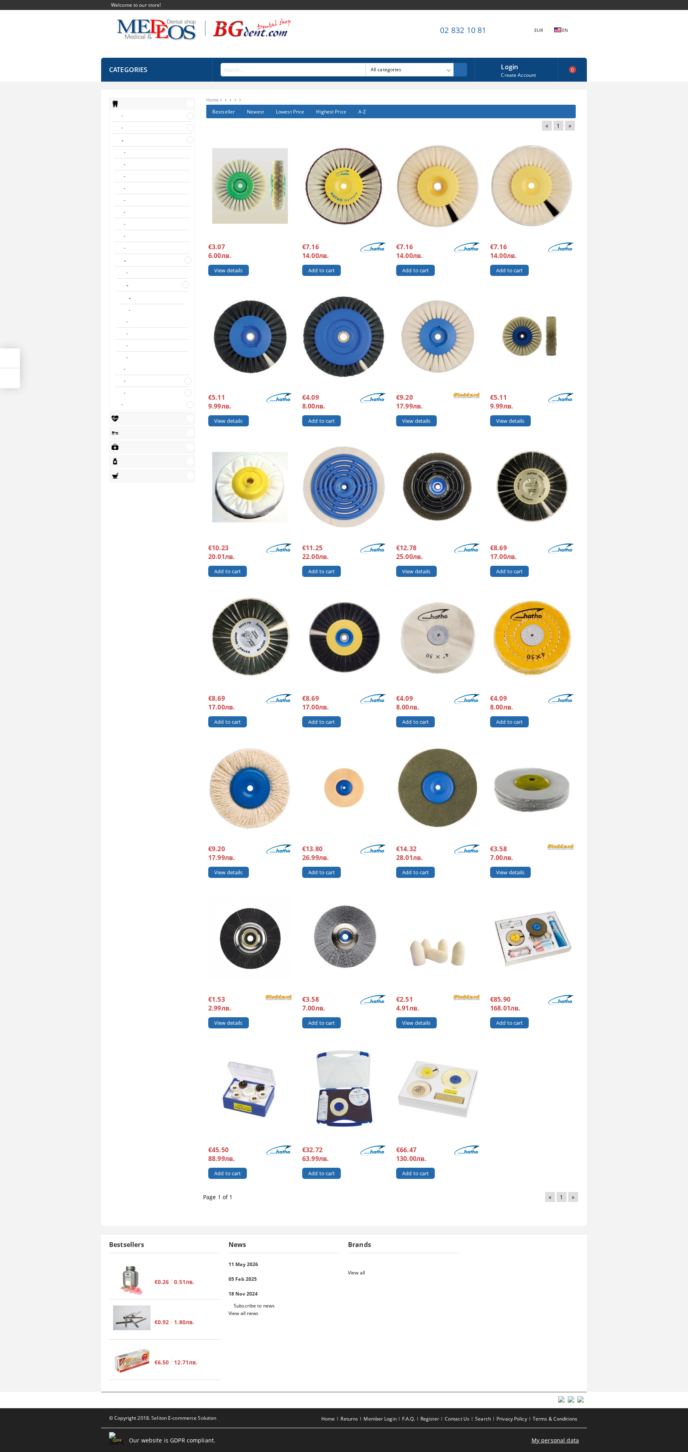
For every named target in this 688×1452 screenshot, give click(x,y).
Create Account (518, 75)
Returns (349, 1418)
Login (509, 66)
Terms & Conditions (555, 1418)
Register (429, 1418)
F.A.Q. (408, 1418)
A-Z (362, 111)
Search (483, 1418)
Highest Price (331, 111)
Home (212, 100)
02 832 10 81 (463, 30)
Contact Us (457, 1418)
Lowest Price (290, 111)
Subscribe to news (254, 1305)
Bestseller (223, 111)
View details (228, 270)
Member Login (380, 1418)
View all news (244, 1313)
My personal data (555, 1440)
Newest (255, 111)
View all (356, 1272)
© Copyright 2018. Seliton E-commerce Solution (162, 1418)
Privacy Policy (511, 1418)
